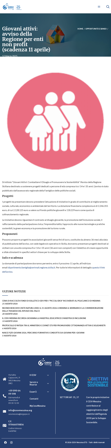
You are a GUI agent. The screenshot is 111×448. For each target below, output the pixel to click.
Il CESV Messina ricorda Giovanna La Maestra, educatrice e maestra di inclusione (44, 318)
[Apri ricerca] (108, 6)
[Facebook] (5, 442)
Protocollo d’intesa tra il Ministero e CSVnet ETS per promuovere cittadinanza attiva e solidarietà (54, 325)
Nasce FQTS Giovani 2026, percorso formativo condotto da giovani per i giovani (43, 333)
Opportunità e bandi (96, 29)
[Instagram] (11, 442)
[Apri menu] (99, 6)
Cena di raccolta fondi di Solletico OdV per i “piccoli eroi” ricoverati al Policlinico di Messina (51, 301)
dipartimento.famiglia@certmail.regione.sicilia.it (31, 267)
